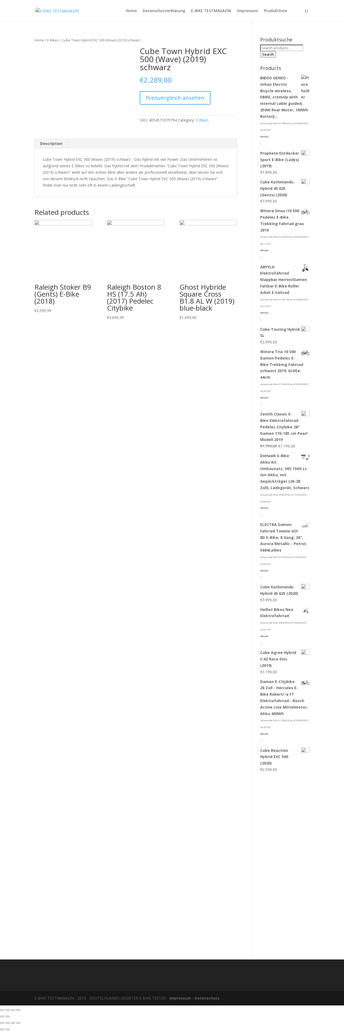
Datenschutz (207, 998)
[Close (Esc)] (2, 1010)
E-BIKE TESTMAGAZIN (211, 11)
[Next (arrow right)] (7, 1016)
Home (131, 11)
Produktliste (275, 11)
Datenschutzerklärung (164, 11)
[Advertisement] (285, 863)
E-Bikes (53, 40)
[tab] (51, 143)
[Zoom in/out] (18, 1010)
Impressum (247, 11)
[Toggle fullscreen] (13, 1010)
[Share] (7, 1010)
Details (264, 136)
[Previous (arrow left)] (2, 1016)
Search (268, 54)
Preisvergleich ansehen (175, 97)
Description (51, 143)
